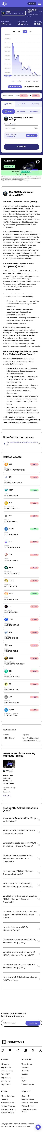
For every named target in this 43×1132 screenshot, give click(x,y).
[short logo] (4, 4)
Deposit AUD (31, 135)
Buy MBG (21, 147)
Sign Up (32, 3)
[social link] (2, 1050)
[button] (21, 820)
